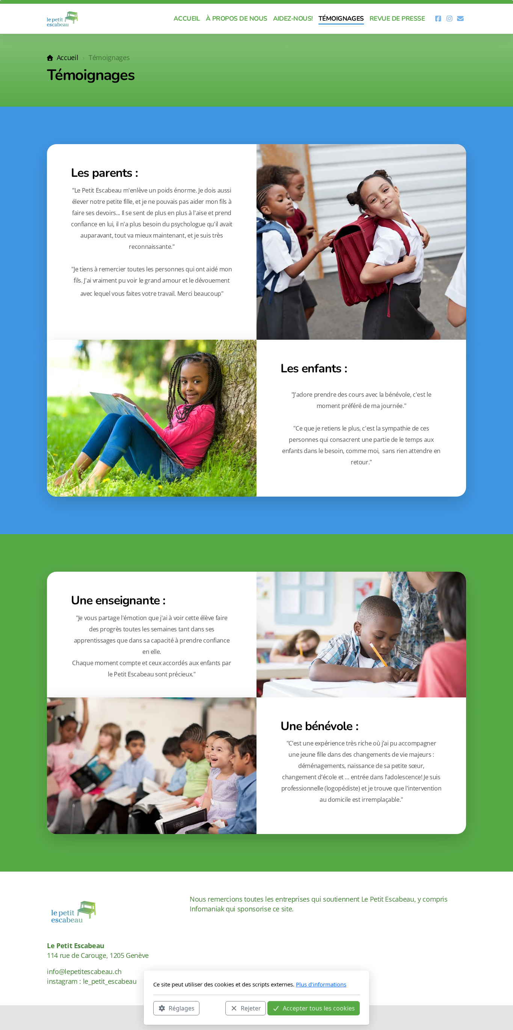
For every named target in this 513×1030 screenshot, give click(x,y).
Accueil (67, 57)
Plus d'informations (321, 984)
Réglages (182, 1008)
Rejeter (251, 1008)
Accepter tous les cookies (319, 1008)
